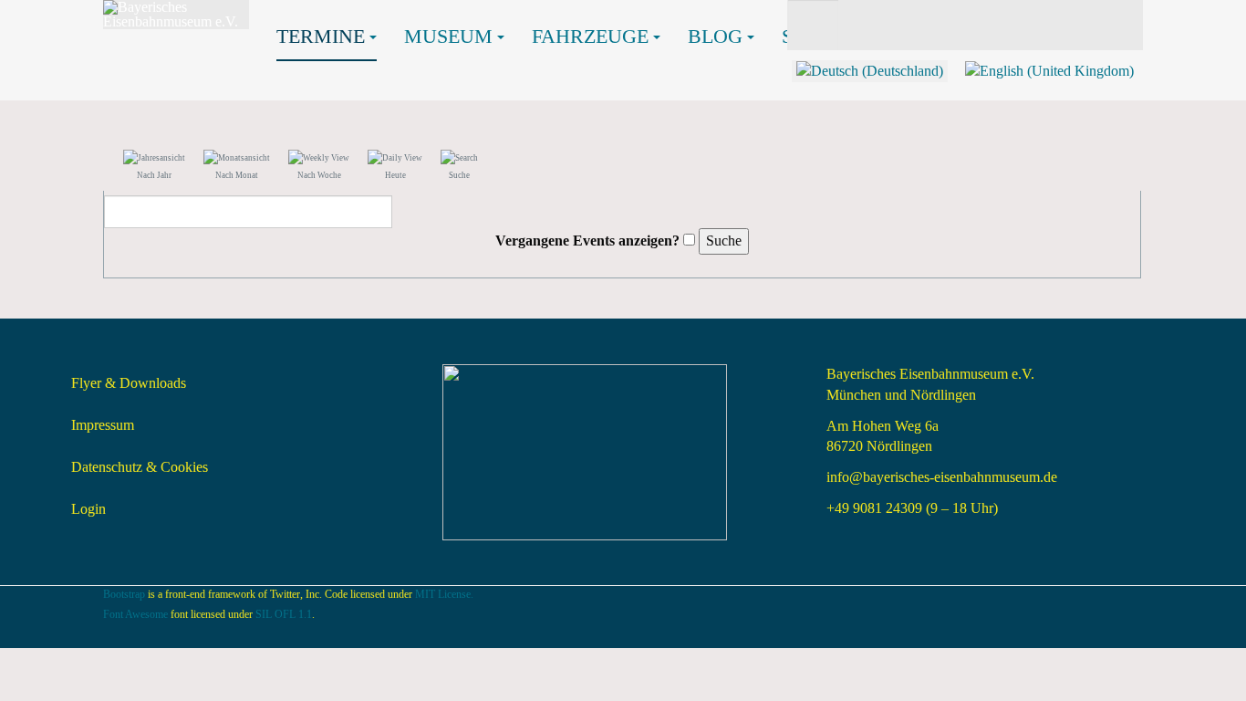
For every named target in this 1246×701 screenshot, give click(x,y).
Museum (448, 36)
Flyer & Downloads (128, 383)
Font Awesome (135, 614)
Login (88, 509)
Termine (320, 36)
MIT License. (444, 594)
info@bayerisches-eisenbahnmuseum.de (941, 477)
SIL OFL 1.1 (283, 614)
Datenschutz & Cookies (139, 467)
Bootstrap (124, 594)
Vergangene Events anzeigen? (587, 240)
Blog (715, 36)
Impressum (102, 425)
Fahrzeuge (590, 36)
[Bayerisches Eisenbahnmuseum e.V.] (176, 14)
